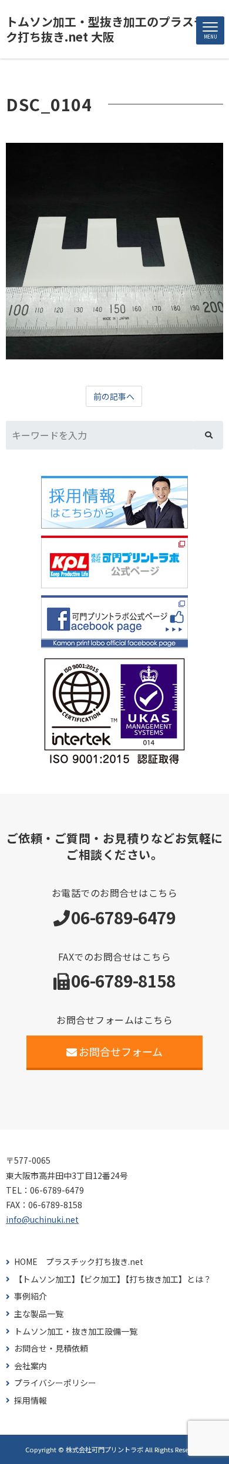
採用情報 (30, 1400)
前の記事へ (113, 396)
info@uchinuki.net (42, 1219)
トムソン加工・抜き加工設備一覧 (75, 1331)
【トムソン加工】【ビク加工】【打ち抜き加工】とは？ (112, 1279)
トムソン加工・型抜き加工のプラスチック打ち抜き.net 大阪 (111, 29)
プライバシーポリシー (55, 1382)
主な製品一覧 (38, 1313)
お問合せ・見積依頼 (51, 1348)
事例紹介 (30, 1296)
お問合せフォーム (121, 1051)
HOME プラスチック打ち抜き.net (78, 1261)
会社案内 (30, 1366)
